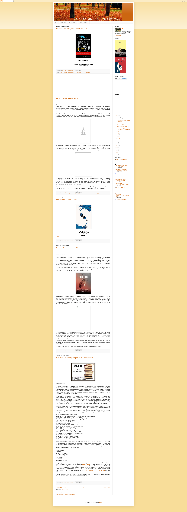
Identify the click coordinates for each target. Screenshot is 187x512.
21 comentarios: (70, 482)
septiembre (119, 118)
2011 (117, 147)
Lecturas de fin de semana (87, 193)
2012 (117, 145)
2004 (117, 152)
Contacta (86, 22)
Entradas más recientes (61, 487)
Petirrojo (96, 351)
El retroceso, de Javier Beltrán (67, 200)
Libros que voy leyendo (121, 173)
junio (118, 131)
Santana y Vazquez (79, 72)
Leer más (58, 67)
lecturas (62, 483)
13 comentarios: (70, 240)
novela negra (73, 72)
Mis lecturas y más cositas (121, 169)
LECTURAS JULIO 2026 (120, 166)
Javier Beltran (71, 241)
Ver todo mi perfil (118, 35)
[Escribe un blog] (77, 70)
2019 (117, 113)
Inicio (56, 22)
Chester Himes (63, 193)
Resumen (76, 483)
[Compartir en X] (78, 70)
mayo (118, 133)
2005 (117, 150)
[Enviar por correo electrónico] (75, 70)
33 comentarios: (70, 70)
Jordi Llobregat (79, 193)
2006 (117, 149)
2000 (117, 154)
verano (79, 483)
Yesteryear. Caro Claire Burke (121, 160)
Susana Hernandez (86, 72)
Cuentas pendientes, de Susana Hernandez (71, 29)
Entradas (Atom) (65, 489)
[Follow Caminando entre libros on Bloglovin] (121, 79)
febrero (118, 138)
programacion (71, 483)
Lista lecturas (63, 22)
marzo (118, 136)
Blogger (100, 502)
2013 (117, 143)
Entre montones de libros (121, 159)
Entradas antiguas (106, 487)
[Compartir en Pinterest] (81, 70)
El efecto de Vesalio (67, 351)
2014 (117, 142)
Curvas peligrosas (88, 470)
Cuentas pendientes (67, 72)
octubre (118, 117)
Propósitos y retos (72, 22)
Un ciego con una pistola (103, 193)
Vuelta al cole (83, 483)
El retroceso (66, 241)
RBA (98, 193)
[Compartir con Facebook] (79, 70)
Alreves (61, 72)
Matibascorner (119, 183)
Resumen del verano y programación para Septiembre (75, 358)
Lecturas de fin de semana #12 (67, 98)
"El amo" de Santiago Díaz (120, 180)
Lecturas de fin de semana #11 (67, 248)
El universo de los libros (121, 187)
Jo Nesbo (77, 351)
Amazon (61, 241)
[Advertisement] (83, 84)
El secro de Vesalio (72, 193)
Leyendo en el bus (87, 464)
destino (67, 193)
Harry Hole (73, 351)
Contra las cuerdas (100, 470)
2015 (117, 115)
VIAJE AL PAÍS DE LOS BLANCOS (122, 184)
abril (118, 134)
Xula (124, 28)
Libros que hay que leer (121, 179)
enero (118, 140)
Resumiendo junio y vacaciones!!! (122, 170)
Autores (80, 22)
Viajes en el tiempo (77, 241)
